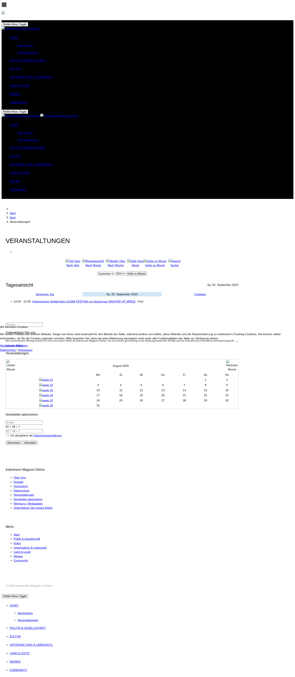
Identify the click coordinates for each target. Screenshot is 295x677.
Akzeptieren (7, 345)
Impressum (25, 350)
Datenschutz (8, 350)
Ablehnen (22, 345)
